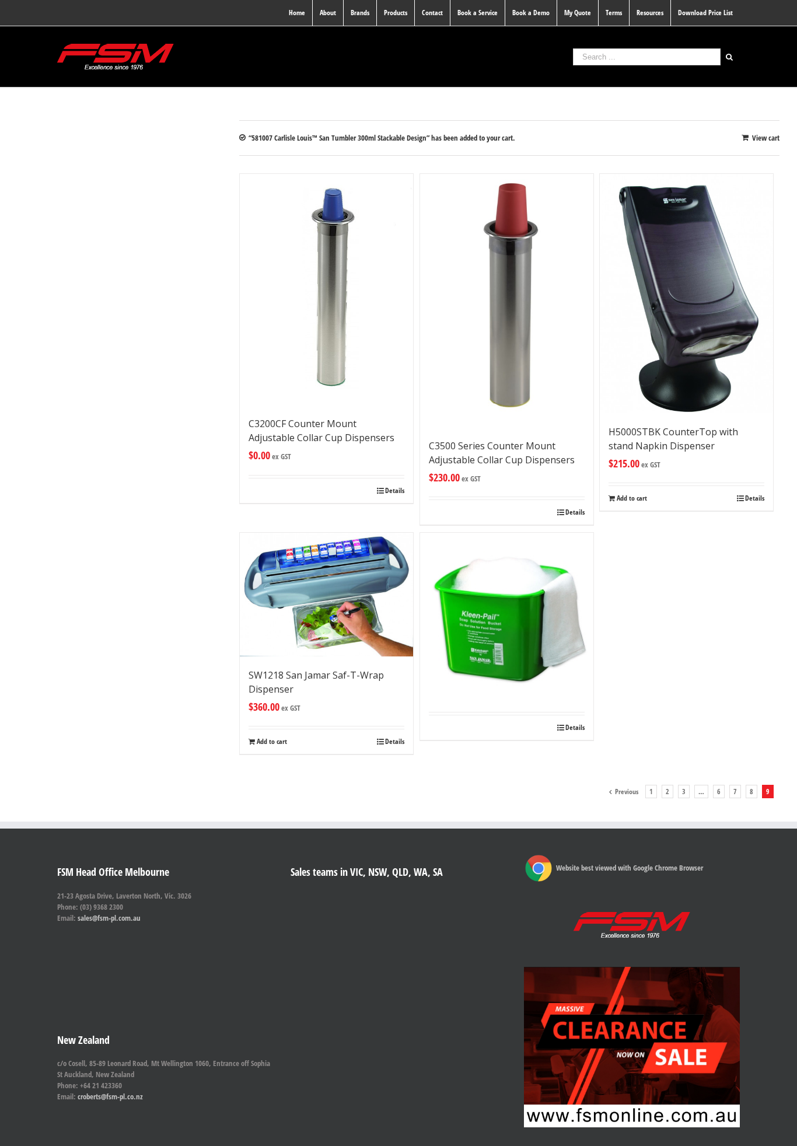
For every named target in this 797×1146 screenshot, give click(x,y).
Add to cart (632, 498)
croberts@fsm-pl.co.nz (110, 1096)
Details (394, 490)
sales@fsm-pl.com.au (109, 918)
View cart (765, 137)
